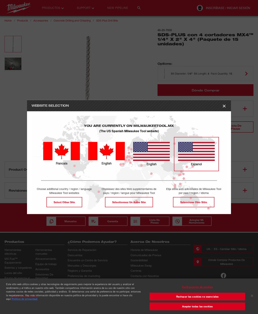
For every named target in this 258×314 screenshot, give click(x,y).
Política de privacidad (24, 299)
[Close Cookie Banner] (252, 296)
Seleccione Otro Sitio (193, 202)
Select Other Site (64, 202)
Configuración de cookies (197, 287)
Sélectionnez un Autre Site (129, 202)
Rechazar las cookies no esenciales (197, 296)
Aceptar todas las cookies (197, 306)
